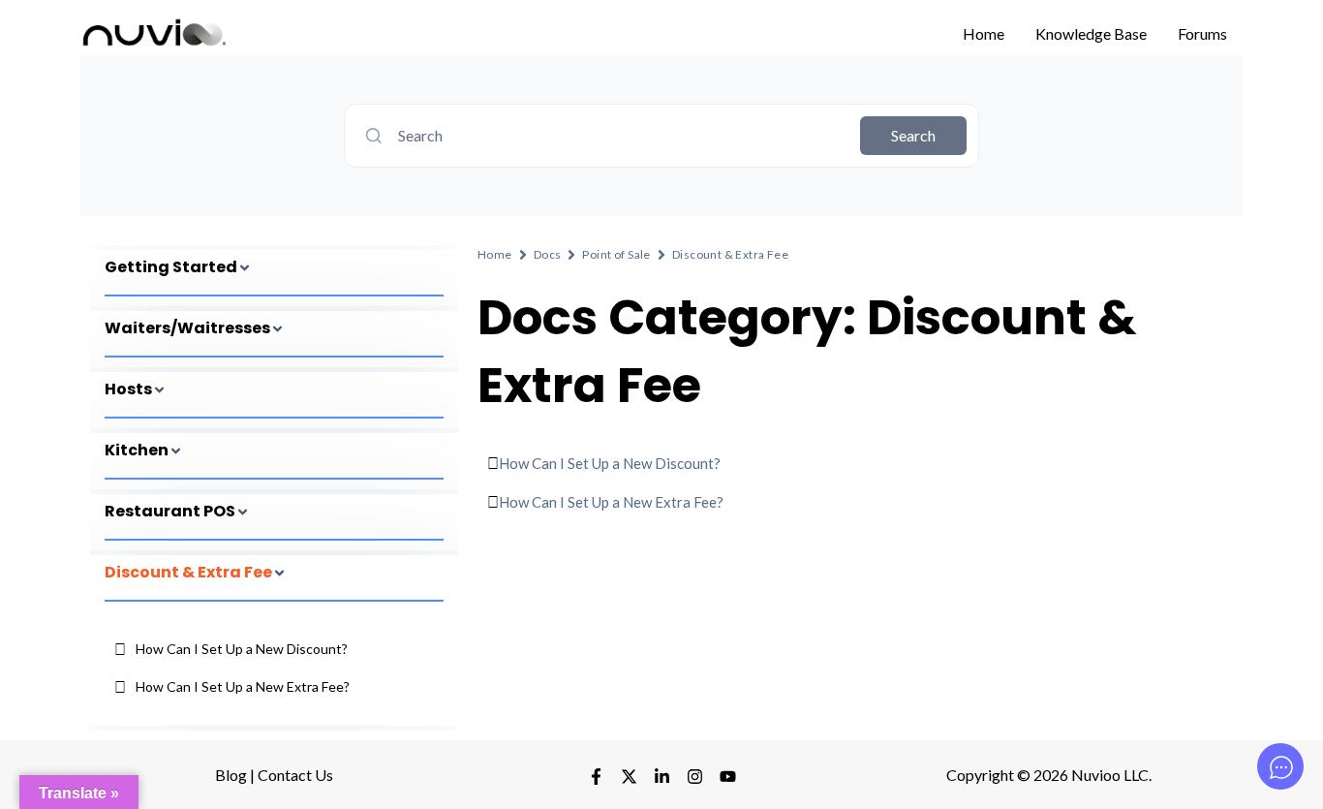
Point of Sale (616, 254)
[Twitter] (629, 776)
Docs (548, 254)
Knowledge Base (1091, 33)
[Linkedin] (695, 776)
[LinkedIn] (662, 776)
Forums (1202, 33)
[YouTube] (728, 776)
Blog (231, 774)
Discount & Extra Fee (730, 254)
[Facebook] (596, 776)
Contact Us (295, 774)
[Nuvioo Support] (153, 31)
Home (983, 33)
